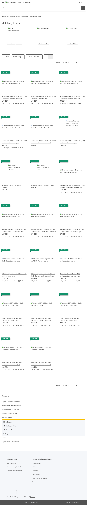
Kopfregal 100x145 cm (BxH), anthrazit (12, 186)
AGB (33, 467)
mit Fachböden (72, 44)
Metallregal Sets (10, 426)
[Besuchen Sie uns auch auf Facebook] (9, 492)
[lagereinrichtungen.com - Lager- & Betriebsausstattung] (19, 2)
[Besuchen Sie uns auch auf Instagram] (14, 492)
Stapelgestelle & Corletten (11, 410)
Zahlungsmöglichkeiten (15, 467)
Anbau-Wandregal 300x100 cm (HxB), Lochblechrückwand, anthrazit (41, 142)
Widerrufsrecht (37, 482)
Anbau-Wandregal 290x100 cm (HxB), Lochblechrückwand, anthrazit (70, 97)
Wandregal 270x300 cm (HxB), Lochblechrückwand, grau (70, 319)
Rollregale (7, 434)
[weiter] (83, 62)
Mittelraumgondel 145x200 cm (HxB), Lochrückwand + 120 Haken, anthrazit (43, 230)
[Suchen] (83, 8)
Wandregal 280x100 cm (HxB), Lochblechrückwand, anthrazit (41, 364)
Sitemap (35, 471)
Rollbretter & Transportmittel (12, 406)
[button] (68, 2)
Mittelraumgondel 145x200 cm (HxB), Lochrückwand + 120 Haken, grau (72, 230)
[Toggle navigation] (3, 1)
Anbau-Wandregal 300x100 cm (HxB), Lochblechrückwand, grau (71, 142)
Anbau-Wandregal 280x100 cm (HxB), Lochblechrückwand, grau (42, 97)
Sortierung (17, 57)
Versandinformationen (15, 471)
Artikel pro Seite (33, 57)
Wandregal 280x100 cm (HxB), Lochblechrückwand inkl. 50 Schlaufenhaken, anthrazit (12, 364)
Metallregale (7, 422)
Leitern (4, 438)
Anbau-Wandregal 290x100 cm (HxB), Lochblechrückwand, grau (13, 142)
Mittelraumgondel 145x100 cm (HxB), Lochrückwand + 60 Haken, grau (13, 230)
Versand (33, 497)
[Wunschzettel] (72, 2)
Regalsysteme (7, 417)
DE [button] (61, 2)
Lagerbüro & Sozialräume (11, 442)
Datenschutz (36, 463)
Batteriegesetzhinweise (40, 478)
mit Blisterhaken (43, 44)
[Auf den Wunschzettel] (23, 73)
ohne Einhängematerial (14, 44)
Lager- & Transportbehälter (11, 402)
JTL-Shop (76, 502)
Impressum (36, 474)
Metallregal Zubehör (11, 430)
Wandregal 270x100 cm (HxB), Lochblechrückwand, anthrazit (70, 275)
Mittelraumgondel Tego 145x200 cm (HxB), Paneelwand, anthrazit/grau (43, 275)
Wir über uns (11, 463)
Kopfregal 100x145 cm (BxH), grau (42, 185)
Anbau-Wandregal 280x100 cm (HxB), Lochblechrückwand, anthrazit (12, 97)
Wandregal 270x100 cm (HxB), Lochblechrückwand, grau (12, 319)
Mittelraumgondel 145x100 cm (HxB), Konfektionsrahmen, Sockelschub (70, 186)
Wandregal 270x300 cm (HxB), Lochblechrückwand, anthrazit (41, 319)
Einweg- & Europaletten (10, 414)
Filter (7, 57)
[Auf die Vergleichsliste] (18, 73)
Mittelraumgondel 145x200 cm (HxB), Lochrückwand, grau (12, 275)
